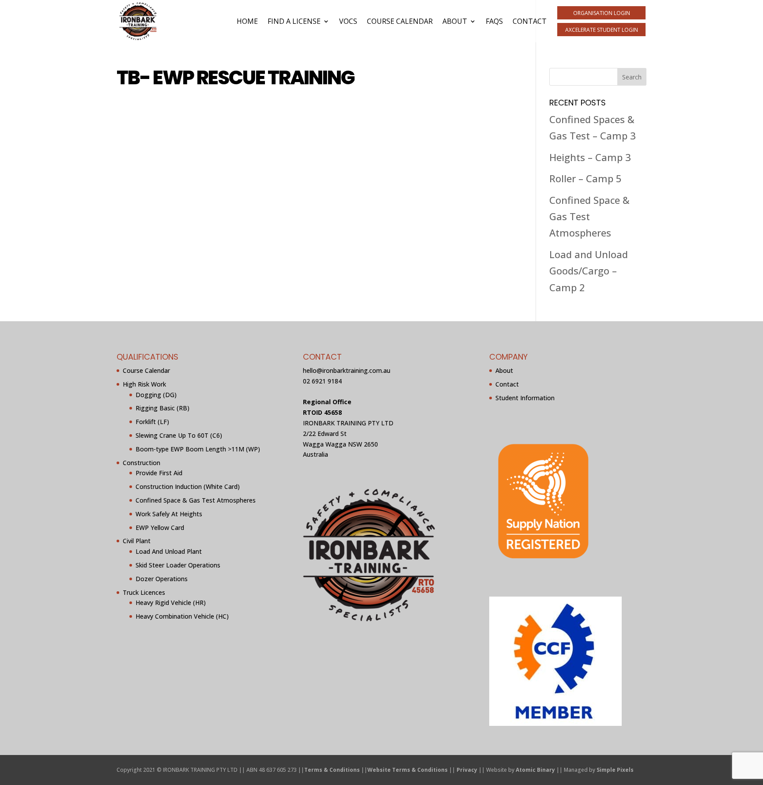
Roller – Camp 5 (585, 178)
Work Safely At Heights (169, 514)
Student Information (525, 398)
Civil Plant (137, 541)
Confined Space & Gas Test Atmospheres (589, 216)
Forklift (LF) (152, 421)
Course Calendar (400, 21)
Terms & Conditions (332, 770)
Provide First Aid (159, 473)
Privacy (467, 770)
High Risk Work (144, 384)
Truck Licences (144, 592)
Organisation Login (601, 13)
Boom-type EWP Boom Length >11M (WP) (198, 449)
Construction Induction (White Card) (188, 486)
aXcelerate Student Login (601, 30)
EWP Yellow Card (160, 527)
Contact (530, 21)
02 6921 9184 (322, 381)
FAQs (494, 21)
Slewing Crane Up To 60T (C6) (179, 435)
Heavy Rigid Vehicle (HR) (171, 602)
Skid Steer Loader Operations (178, 565)
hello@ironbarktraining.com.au (346, 370)
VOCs (348, 21)
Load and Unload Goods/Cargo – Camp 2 (588, 271)
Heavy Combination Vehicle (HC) (182, 616)
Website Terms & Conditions (407, 770)
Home (247, 21)
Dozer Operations (162, 579)
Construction (141, 462)
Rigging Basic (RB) (162, 408)
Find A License (294, 21)
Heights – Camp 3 (590, 157)
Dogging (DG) (156, 395)
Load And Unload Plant (169, 551)
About (454, 21)
